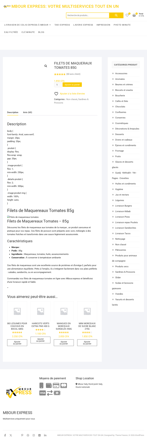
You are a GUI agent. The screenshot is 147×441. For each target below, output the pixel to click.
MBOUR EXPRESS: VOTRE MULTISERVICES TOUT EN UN (65, 6)
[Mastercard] (63, 385)
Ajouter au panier (72, 85)
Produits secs (121, 266)
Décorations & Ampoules (127, 128)
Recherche (116, 15)
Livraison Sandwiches (125, 228)
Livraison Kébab (122, 211)
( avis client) (73, 74)
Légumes (119, 200)
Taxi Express (62, 25)
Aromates (120, 79)
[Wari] (50, 393)
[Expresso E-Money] (56, 385)
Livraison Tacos (122, 233)
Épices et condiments (125, 145)
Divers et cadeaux (123, 139)
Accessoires (121, 73)
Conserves (120, 117)
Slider (118, 277)
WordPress (139, 435)
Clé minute (28, 32)
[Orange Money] (41, 385)
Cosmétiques (121, 123)
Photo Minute (122, 25)
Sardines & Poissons (125, 272)
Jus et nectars (122, 194)
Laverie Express (83, 25)
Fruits (118, 156)
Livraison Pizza (122, 217)
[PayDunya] (57, 393)
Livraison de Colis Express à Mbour (26, 25)
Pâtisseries (120, 250)
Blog (41, 32)
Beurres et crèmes (124, 84)
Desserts (119, 134)
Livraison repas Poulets (126, 222)
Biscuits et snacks (124, 90)
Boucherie (120, 95)
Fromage (119, 151)
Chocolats (120, 106)
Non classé (71, 99)
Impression (103, 25)
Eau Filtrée (11, 32)
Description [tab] (12, 112)
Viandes (119, 294)
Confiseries (120, 112)
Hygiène (119, 189)
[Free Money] (49, 385)
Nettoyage (120, 239)
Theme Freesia (121, 435)
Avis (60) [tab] (27, 112)
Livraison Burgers (123, 205)
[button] (45, 66)
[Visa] (42, 393)
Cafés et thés (121, 101)
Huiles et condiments (125, 183)
